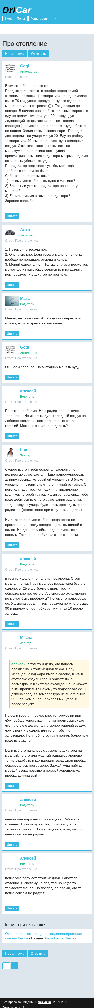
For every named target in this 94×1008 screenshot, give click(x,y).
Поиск (21, 18)
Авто (25, 230)
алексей (28, 391)
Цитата (12, 216)
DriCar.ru (44, 1002)
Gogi (24, 66)
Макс (25, 298)
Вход (8, 18)
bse (23, 450)
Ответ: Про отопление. (21, 240)
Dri (16, 10)
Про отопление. (16, 77)
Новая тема (14, 54)
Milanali (27, 637)
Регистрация (40, 18)
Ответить (38, 54)
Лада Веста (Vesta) (60, 938)
